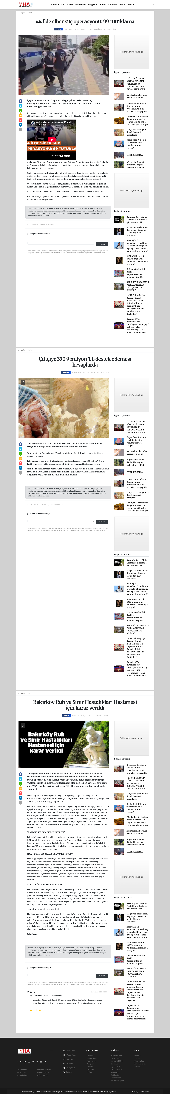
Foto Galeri (70, 1051)
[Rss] (38, 1062)
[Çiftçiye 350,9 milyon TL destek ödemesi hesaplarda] (64, 408)
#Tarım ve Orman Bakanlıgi (38, 505)
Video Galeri (71, 1055)
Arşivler (69, 1064)
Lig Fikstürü (115, 1067)
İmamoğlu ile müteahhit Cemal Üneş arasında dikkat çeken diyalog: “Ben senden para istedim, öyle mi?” (137, 245)
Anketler (137, 1058)
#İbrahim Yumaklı (58, 505)
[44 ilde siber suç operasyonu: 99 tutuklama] (64, 65)
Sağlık (122, 5)
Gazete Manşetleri (118, 1080)
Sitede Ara (138, 1056)
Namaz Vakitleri (117, 1061)
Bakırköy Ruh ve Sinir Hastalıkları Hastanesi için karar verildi (137, 219)
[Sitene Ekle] (46, 1062)
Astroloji (137, 1067)
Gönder (102, 244)
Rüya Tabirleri (139, 1064)
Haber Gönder (43, 1075)
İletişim (69, 1072)
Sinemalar (115, 1072)
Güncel (102, 5)
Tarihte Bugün (116, 1069)
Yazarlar (69, 1059)
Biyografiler (139, 1061)
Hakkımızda (22, 1070)
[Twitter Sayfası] (21, 1062)
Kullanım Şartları (44, 1070)
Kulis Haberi (67, 5)
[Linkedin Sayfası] (34, 1062)
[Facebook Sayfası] (18, 1062)
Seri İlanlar (115, 1075)
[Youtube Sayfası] (30, 1062)
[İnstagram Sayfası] (26, 1062)
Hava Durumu (116, 1056)
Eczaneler (115, 1064)
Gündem (55, 5)
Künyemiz (70, 1068)
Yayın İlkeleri (22, 1073)
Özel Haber (80, 5)
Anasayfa (21, 13)
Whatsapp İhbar (43, 1073)
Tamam (145, 1092)
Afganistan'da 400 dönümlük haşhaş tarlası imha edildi (135, 165)
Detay (135, 1092)
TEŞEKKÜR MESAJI (135, 155)
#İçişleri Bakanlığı (47, 224)
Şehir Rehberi (116, 1078)
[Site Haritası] (42, 1062)
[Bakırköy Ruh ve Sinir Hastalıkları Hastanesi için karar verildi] (64, 744)
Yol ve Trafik (116, 1058)
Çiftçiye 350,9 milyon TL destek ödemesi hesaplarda (138, 132)
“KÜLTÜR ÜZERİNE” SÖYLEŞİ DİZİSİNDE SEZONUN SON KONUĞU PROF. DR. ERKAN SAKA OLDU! (136, 83)
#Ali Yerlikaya (32, 224)
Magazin (92, 5)
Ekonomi (112, 5)
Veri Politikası (22, 1075)
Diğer (130, 5)
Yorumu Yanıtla (35, 1010)
